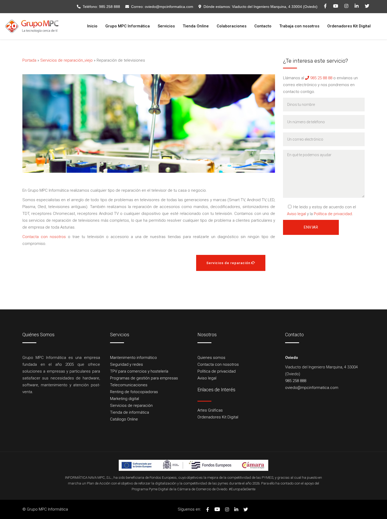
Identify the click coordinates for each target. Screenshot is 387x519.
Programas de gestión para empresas (144, 378)
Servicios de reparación (131, 405)
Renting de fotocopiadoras (134, 391)
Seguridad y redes (126, 364)
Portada (29, 60)
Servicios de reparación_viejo (66, 60)
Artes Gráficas (210, 410)
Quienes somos (211, 357)
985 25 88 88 (320, 78)
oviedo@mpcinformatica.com (169, 6)
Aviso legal (296, 213)
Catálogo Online (124, 419)
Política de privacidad (333, 213)
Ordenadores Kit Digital (217, 417)
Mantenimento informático (133, 357)
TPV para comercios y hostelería (139, 371)
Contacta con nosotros (44, 236)
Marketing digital (124, 398)
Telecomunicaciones (128, 385)
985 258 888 (109, 6)
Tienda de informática (129, 412)
